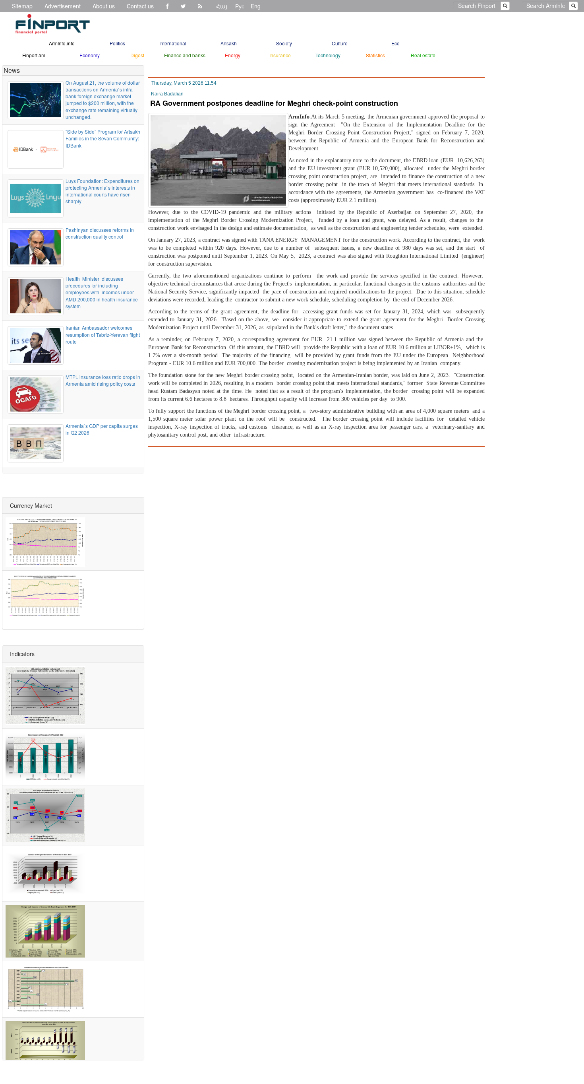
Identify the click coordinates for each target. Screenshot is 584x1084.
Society (284, 43)
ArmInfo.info (62, 43)
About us (104, 6)
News (12, 70)
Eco (395, 43)
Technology (327, 55)
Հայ (221, 6)
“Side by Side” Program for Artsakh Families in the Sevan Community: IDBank (103, 138)
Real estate (423, 55)
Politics (117, 43)
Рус (239, 6)
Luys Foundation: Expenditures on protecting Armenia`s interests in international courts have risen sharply (102, 190)
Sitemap (22, 6)
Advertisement (62, 6)
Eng (256, 6)
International (172, 43)
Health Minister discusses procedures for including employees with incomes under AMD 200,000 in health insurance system (102, 292)
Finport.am (33, 55)
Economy (89, 55)
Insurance (280, 55)
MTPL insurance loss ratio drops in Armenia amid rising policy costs (103, 380)
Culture (340, 43)
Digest (137, 55)
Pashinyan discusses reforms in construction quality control (100, 233)
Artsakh (228, 43)
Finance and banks (184, 55)
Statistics (375, 55)
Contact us (140, 6)
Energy (232, 55)
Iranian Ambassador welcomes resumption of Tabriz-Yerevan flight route (103, 334)
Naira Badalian (167, 94)
